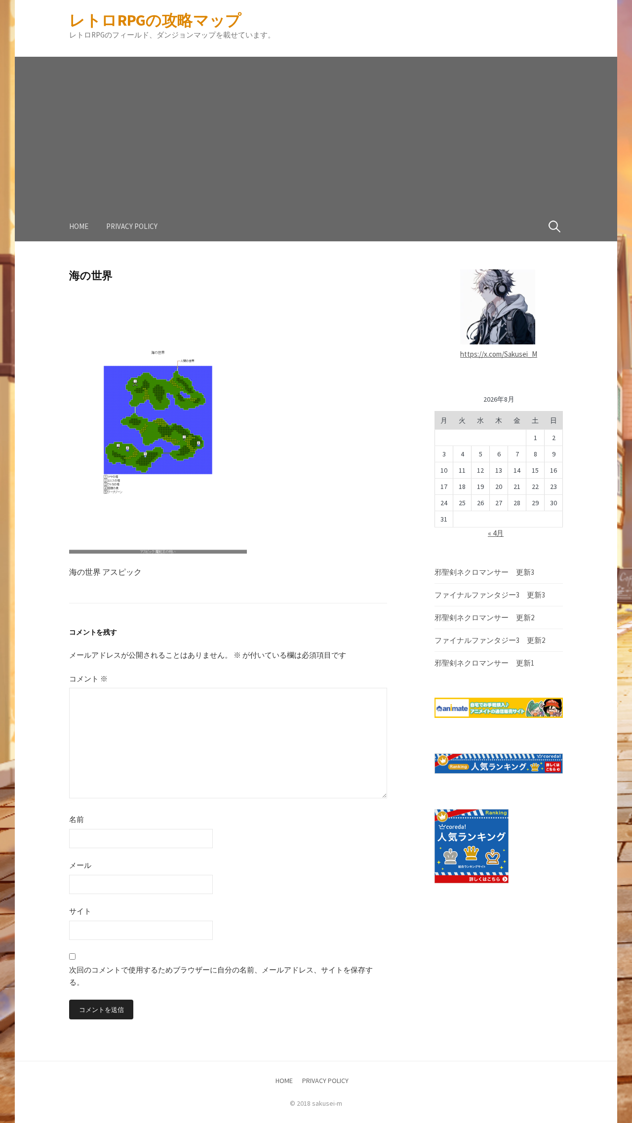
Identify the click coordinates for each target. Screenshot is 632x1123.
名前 (76, 819)
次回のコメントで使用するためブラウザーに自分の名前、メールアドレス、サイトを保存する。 (221, 976)
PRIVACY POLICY (132, 226)
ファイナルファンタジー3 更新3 (489, 594)
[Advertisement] (316, 126)
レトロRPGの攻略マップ (155, 20)
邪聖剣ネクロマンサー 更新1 (484, 663)
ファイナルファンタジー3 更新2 (489, 640)
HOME (78, 226)
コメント (88, 678)
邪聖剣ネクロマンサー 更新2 (484, 617)
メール (80, 865)
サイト (80, 911)
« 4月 (496, 533)
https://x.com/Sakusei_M (498, 354)
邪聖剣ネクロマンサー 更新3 (484, 572)
